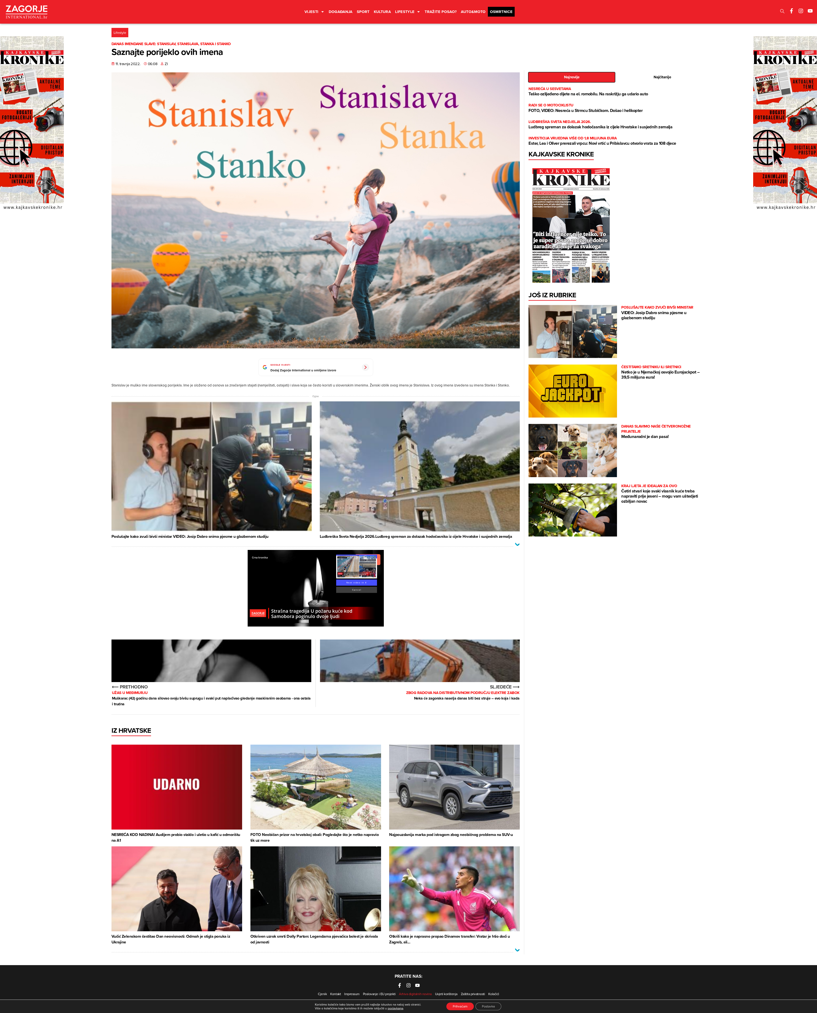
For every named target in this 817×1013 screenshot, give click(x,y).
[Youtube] (810, 10)
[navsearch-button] (782, 11)
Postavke (488, 1006)
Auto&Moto (473, 11)
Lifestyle (404, 11)
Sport (363, 11)
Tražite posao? (441, 11)
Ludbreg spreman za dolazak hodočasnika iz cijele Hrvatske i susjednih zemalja (600, 124)
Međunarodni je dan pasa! (656, 431)
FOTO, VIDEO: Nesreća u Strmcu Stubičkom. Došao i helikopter (585, 108)
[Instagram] (800, 10)
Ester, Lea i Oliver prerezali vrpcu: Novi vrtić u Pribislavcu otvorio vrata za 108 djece (602, 141)
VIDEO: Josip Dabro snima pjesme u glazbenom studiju (657, 312)
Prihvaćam (460, 1006)
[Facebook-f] (791, 10)
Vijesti (311, 11)
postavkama (395, 1008)
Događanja (341, 11)
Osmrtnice (501, 11)
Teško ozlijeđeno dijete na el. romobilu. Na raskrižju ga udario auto (588, 91)
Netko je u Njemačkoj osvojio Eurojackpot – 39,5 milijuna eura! (660, 372)
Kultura (382, 11)
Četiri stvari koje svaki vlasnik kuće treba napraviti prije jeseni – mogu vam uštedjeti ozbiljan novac (659, 494)
